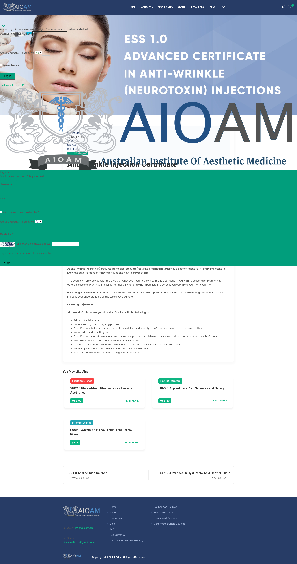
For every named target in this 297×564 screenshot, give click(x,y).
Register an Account (13, 180)
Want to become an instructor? (20, 212)
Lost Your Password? (12, 85)
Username (6, 184)
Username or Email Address (16, 33)
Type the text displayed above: (33, 243)
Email (3, 198)
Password (5, 43)
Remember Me (10, 65)
